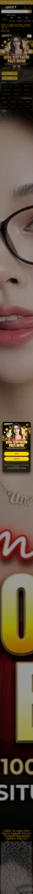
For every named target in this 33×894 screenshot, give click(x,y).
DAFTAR (16, 458)
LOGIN (16, 453)
